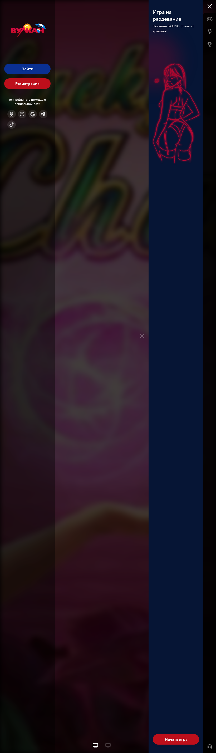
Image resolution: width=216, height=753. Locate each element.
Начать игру (176, 739)
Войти (27, 68)
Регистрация (27, 83)
